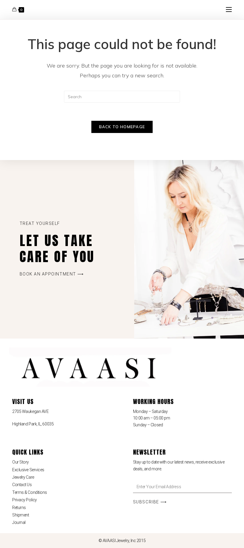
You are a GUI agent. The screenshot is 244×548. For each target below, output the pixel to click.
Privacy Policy (24, 499)
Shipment (20, 515)
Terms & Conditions (29, 492)
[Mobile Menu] (229, 9)
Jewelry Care (23, 477)
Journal (19, 522)
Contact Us (22, 484)
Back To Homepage (122, 126)
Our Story (20, 462)
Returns (19, 507)
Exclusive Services (28, 469)
